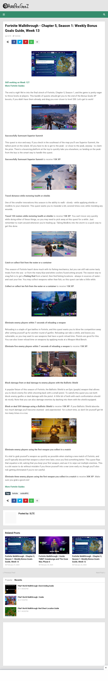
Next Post (100, 573)
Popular (8, 580)
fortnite (17, 36)
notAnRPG (24, 493)
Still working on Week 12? (17, 82)
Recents (18, 580)
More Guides (15, 86)
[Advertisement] (54, 644)
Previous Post (9, 573)
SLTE (9, 36)
